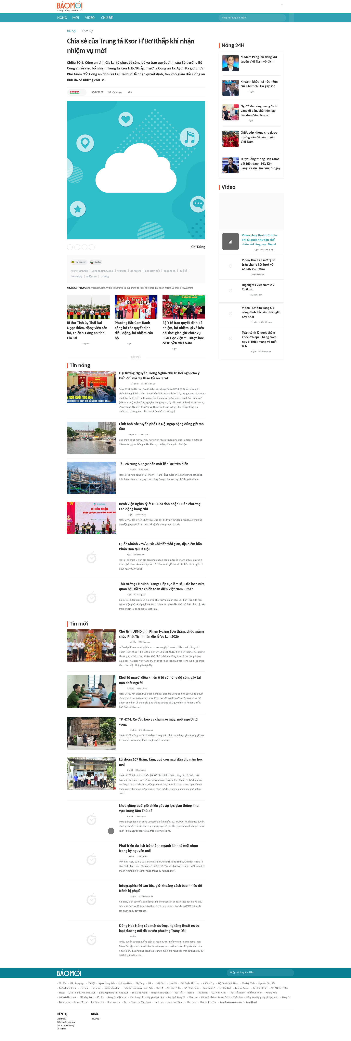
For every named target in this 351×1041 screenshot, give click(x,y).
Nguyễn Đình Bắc (266, 983)
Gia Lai (98, 262)
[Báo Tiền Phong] (123, 470)
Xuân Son (238, 997)
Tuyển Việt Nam (175, 1002)
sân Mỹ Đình (248, 983)
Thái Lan (193, 997)
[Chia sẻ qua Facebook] (70, 247)
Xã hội (71, 31)
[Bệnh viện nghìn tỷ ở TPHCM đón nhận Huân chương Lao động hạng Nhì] (91, 518)
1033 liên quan (148, 384)
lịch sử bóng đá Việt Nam (137, 1002)
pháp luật (203, 993)
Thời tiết (177, 993)
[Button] (291, 17)
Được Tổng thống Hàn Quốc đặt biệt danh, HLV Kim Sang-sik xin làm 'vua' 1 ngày (260, 164)
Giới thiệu (61, 1019)
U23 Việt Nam (218, 993)
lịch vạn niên (125, 983)
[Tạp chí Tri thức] (243, 92)
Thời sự (87, 31)
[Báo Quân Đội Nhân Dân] (124, 384)
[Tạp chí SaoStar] (245, 67)
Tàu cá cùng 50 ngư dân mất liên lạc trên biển (153, 464)
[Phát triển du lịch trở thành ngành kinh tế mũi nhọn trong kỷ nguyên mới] (91, 859)
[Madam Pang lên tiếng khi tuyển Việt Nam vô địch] (230, 63)
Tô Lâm (100, 997)
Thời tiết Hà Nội (208, 1002)
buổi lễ (183, 271)
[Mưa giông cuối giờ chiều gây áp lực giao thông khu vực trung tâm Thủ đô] (91, 819)
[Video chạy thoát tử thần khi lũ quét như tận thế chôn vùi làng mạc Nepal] (230, 241)
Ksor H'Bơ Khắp (79, 271)
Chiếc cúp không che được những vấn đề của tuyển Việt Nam (259, 137)
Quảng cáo (61, 1029)
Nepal (62, 993)
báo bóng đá (113, 1002)
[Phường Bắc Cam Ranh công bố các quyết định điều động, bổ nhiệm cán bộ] (136, 307)
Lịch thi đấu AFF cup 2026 (82, 993)
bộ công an (170, 271)
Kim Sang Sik (136, 997)
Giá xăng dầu (86, 997)
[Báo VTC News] (245, 174)
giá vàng (96, 988)
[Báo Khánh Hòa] (120, 344)
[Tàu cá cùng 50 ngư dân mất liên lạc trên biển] (91, 478)
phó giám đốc (152, 271)
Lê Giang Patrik (139, 993)
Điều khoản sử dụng (66, 1022)
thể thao (191, 1002)
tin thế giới (225, 988)
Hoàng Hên (271, 993)
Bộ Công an (81, 262)
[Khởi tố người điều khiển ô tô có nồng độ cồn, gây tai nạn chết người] (91, 691)
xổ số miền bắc (112, 988)
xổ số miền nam (67, 997)
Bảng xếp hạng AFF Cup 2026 (113, 993)
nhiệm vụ (91, 276)
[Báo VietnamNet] (245, 275)
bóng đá (286, 997)
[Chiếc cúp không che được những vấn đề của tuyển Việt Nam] (230, 139)
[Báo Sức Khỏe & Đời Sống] (166, 349)
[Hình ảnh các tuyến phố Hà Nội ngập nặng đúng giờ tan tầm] (91, 438)
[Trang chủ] (69, 6)
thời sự (190, 993)
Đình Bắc (159, 1002)
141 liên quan (267, 250)
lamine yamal (242, 988)
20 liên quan (144, 642)
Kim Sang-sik (97, 1002)
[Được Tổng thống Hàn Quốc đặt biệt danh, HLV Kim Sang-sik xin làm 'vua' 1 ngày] (230, 165)
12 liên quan (139, 595)
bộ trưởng (76, 276)
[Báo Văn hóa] (122, 856)
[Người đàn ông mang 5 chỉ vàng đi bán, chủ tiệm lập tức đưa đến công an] (230, 112)
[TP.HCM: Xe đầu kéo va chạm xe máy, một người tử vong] (91, 733)
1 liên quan (143, 435)
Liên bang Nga (77, 983)
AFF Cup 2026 (174, 988)
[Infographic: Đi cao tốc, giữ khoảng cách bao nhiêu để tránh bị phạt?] (91, 899)
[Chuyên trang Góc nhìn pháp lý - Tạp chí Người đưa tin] (121, 555)
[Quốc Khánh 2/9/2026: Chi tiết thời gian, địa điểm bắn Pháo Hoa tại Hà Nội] (91, 558)
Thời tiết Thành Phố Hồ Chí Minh (246, 993)
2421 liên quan (146, 730)
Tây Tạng (140, 983)
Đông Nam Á (209, 988)
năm (150, 983)
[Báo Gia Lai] (73, 344)
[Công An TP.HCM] (74, 92)
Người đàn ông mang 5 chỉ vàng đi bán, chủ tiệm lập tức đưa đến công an (259, 111)
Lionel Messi (80, 1002)
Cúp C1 (159, 988)
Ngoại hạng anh (107, 983)
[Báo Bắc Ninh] (123, 642)
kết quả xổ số (260, 988)
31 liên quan (115, 92)
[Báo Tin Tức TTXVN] (122, 595)
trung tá (121, 271)
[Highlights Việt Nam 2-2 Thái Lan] (230, 291)
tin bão (84, 988)
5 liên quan (139, 555)
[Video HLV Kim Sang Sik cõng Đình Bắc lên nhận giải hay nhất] (230, 314)
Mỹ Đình (161, 983)
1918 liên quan (146, 896)
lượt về (173, 983)
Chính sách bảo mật (66, 1026)
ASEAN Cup (208, 983)
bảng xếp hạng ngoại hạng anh (262, 997)
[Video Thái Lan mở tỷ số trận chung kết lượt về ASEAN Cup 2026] (230, 266)
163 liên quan (255, 295)
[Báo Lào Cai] (122, 688)
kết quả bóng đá (176, 997)
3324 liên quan (266, 322)
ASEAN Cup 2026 (279, 988)
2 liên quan (140, 515)
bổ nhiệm (135, 271)
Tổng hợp (95, 1019)
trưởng (105, 276)
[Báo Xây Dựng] (123, 730)
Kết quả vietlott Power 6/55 (215, 997)
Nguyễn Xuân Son (155, 997)
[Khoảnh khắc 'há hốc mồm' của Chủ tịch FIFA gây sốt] (230, 88)
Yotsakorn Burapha (160, 993)
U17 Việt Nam (191, 988)
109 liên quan (257, 275)
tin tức (62, 983)
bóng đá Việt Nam (117, 997)
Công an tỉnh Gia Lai (102, 271)
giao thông (64, 1002)
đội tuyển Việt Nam (228, 983)
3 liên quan (144, 470)
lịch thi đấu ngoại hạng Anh (138, 988)
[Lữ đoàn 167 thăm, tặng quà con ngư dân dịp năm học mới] (91, 773)
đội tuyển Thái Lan (190, 983)
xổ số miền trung (67, 988)
